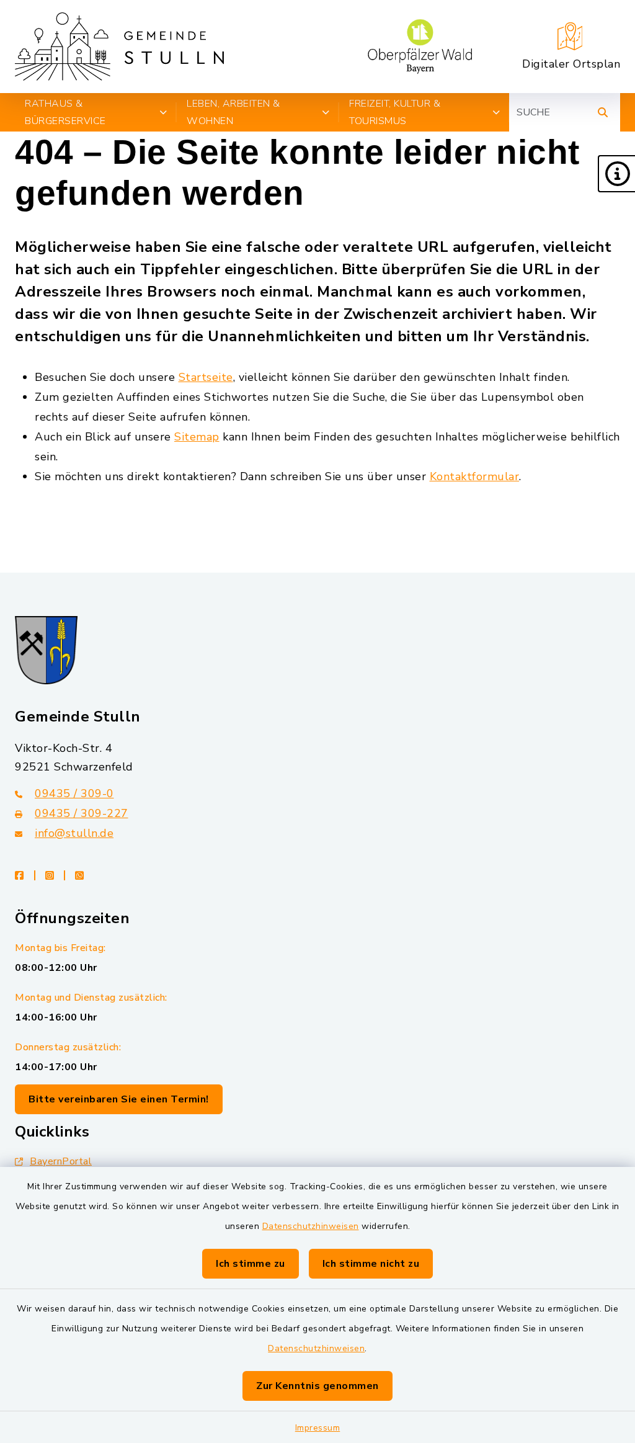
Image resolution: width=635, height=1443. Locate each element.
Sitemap (197, 436)
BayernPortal (61, 1161)
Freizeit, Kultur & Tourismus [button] (394, 112)
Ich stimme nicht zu (371, 1264)
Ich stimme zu (250, 1264)
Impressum (317, 1428)
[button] (616, 173)
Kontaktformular (475, 476)
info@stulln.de (74, 833)
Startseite (206, 377)
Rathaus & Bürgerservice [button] (65, 112)
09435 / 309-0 (74, 793)
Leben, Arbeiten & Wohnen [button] (233, 112)
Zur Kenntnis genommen (317, 1386)
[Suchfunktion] (602, 112)
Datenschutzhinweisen (310, 1226)
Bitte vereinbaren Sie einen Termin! (119, 1099)
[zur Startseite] (119, 46)
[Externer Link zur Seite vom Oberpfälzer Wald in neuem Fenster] (420, 46)
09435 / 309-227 (81, 813)
